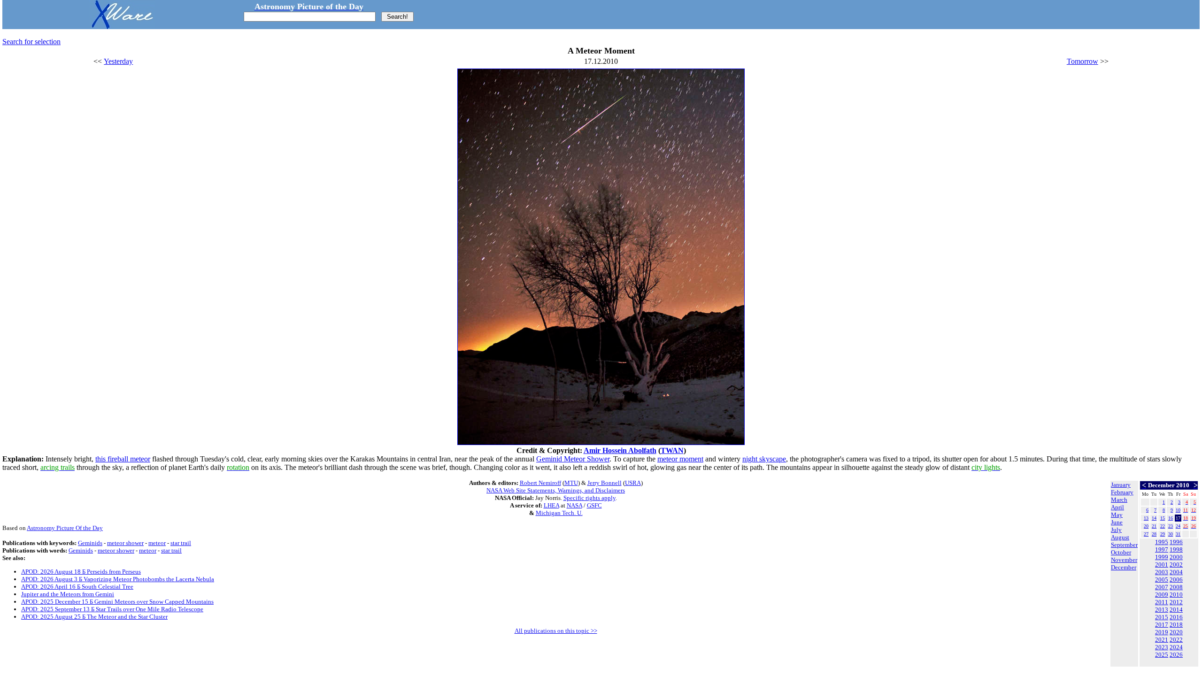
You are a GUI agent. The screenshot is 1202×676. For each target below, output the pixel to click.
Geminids (90, 542)
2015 (1161, 617)
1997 (1161, 549)
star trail (180, 542)
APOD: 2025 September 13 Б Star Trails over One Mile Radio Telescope (112, 609)
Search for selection (31, 42)
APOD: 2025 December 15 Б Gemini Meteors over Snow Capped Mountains (117, 601)
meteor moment (680, 459)
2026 (1176, 654)
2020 (1176, 632)
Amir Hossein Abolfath (620, 450)
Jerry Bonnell (604, 482)
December (1123, 567)
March (1119, 499)
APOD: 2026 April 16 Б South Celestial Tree (77, 586)
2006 (1176, 579)
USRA (633, 482)
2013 (1161, 609)
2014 (1176, 609)
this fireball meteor (122, 459)
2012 (1176, 602)
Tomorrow (1082, 61)
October (1121, 552)
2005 (1161, 579)
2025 (1161, 654)
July (1116, 529)
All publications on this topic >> (556, 630)
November (1124, 559)
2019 (1161, 632)
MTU (571, 482)
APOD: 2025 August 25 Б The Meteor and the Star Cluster (94, 616)
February (1122, 492)
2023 (1161, 647)
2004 (1176, 572)
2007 (1161, 587)
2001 (1161, 564)
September (1124, 544)
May (1117, 514)
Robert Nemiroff (540, 482)
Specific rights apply (589, 497)
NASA (574, 505)
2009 (1161, 594)
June (1117, 522)
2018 (1176, 624)
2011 (1161, 602)
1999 (1161, 557)
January (1121, 484)
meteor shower (125, 542)
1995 (1161, 541)
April (1117, 507)
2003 (1161, 572)
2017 (1161, 624)
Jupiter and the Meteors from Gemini (67, 594)
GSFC (594, 505)
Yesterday (118, 61)
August (1120, 537)
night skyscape (764, 459)
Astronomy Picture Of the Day (65, 527)
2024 (1176, 647)
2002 (1176, 564)
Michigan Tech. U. (559, 512)
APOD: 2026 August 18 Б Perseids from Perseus (81, 571)
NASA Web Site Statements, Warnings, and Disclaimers (555, 490)
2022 (1176, 639)
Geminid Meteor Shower (572, 459)
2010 (1176, 594)
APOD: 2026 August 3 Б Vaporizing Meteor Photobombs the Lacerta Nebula (117, 579)
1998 (1176, 549)
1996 (1176, 541)
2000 (1176, 557)
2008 (1176, 587)
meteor (157, 542)
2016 (1176, 617)
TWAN (672, 450)
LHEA (551, 505)
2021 (1161, 639)
